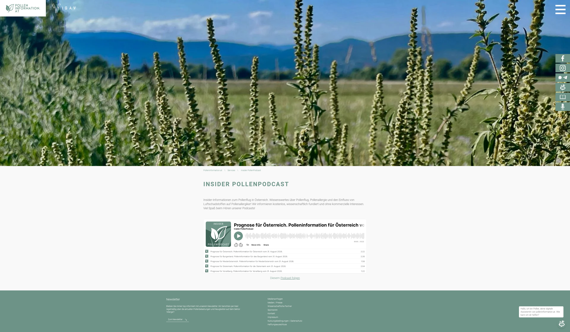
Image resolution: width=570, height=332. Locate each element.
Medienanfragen (275, 299)
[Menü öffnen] (560, 9)
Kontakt (271, 313)
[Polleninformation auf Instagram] (562, 68)
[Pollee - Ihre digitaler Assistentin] (562, 87)
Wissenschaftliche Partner (280, 306)
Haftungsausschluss (277, 324)
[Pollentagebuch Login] (562, 97)
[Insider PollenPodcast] (562, 106)
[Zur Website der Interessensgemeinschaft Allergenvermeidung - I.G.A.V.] (64, 8)
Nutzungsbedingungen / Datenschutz (285, 321)
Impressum (273, 317)
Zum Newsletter (175, 319)
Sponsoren (273, 310)
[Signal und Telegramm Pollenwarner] (562, 77)
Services (231, 170)
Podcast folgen (290, 278)
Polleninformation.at (212, 170)
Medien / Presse (275, 302)
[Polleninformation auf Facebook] (562, 58)
